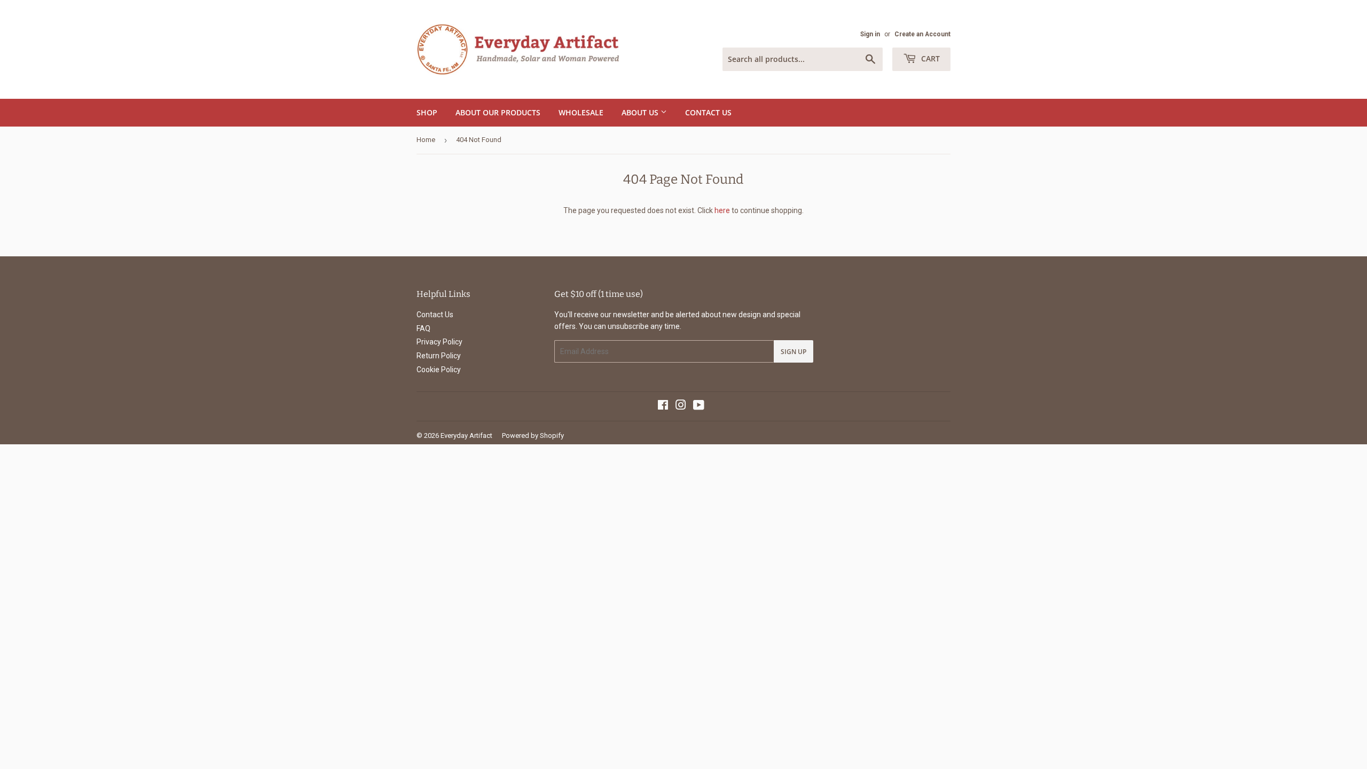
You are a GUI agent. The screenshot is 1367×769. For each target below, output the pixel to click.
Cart (929, 58)
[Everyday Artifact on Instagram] (680, 406)
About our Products (497, 112)
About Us (641, 112)
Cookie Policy (439, 369)
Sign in (870, 34)
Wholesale (581, 112)
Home (426, 140)
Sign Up (793, 351)
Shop (427, 112)
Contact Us (708, 112)
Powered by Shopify (533, 435)
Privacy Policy (439, 342)
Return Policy (439, 355)
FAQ (423, 328)
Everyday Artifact (466, 435)
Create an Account (922, 34)
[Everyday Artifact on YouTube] (698, 406)
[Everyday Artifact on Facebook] (663, 406)
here (722, 210)
